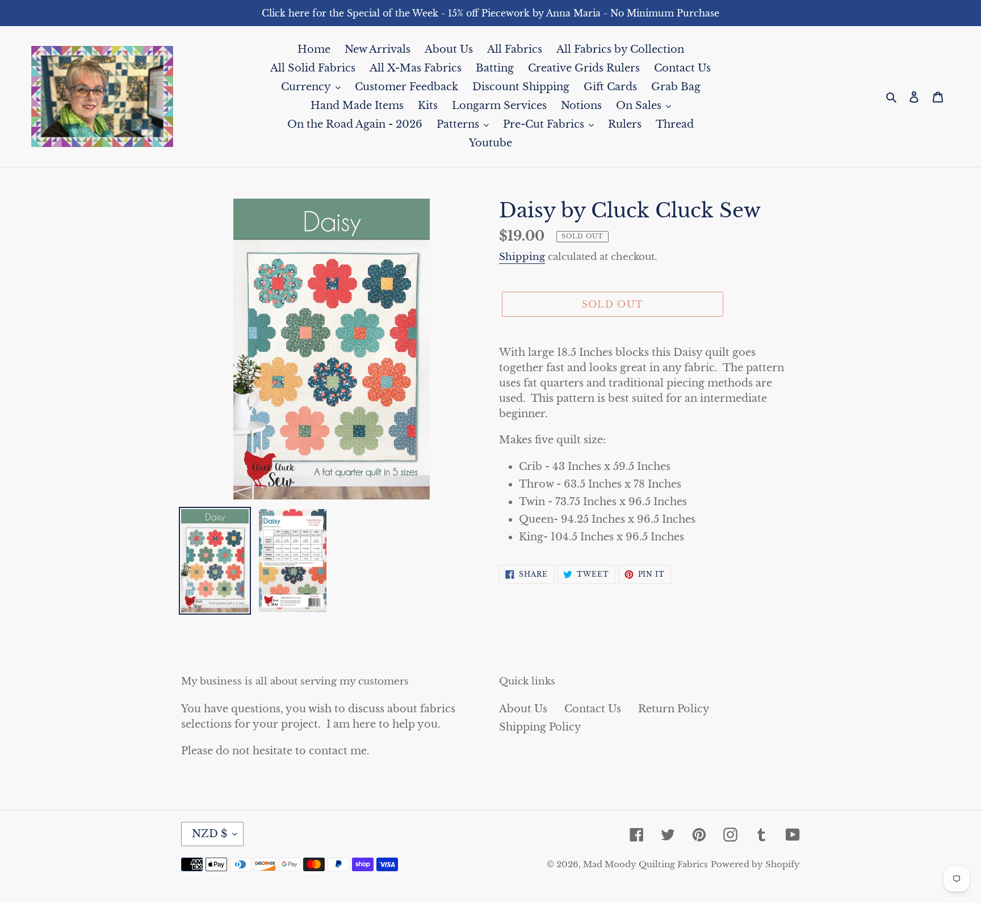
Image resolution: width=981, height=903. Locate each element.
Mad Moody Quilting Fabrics (645, 864)
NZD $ (209, 834)
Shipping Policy (540, 727)
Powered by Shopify (755, 864)
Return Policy (674, 709)
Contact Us (592, 709)
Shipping (522, 257)
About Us (523, 709)
